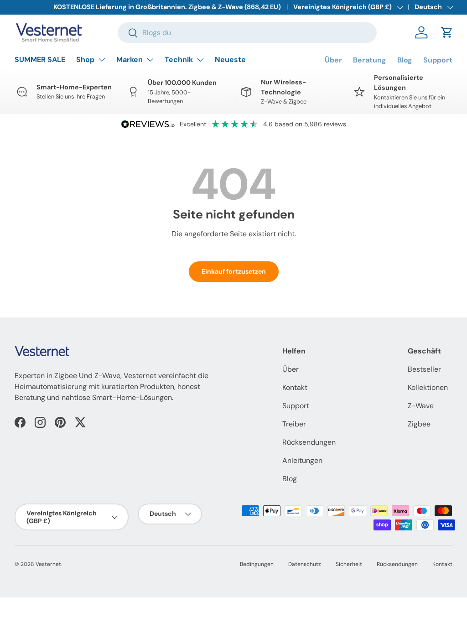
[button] (447, 32)
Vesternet (48, 564)
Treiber (294, 424)
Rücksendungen (309, 442)
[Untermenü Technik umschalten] (200, 59)
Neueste (230, 59)
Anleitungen (302, 460)
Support (437, 60)
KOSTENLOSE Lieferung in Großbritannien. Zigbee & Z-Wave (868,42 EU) (167, 7)
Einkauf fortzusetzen (234, 271)
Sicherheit (349, 564)
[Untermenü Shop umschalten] (101, 59)
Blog (404, 60)
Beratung (369, 60)
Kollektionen (428, 387)
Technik (179, 59)
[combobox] (247, 32)
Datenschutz (304, 564)
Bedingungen (257, 564)
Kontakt (294, 387)
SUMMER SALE (40, 59)
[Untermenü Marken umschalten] (150, 59)
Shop (85, 59)
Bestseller (424, 369)
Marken (129, 59)
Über (333, 60)
